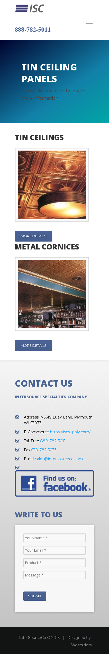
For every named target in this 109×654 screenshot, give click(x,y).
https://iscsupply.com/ (70, 432)
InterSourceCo (32, 637)
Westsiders (81, 645)
